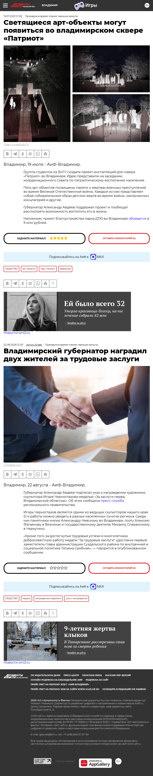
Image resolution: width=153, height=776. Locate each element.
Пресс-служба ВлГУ (16, 144)
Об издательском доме (45, 675)
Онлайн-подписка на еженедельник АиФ (56, 680)
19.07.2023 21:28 (13, 16)
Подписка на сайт (97, 680)
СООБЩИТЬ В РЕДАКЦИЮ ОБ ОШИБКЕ (124, 689)
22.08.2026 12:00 (13, 344)
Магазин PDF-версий (118, 675)
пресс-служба (112, 501)
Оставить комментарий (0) (119, 238)
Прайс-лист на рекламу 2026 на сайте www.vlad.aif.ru (65, 689)
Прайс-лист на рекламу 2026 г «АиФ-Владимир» (60, 684)
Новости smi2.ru (17, 333)
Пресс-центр (71, 675)
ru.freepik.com (12, 465)
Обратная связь (92, 675)
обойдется (137, 218)
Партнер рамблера (65, 761)
